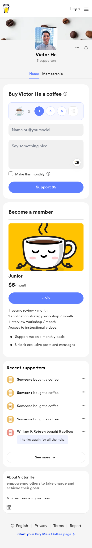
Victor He (46, 54)
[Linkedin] (9, 507)
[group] (46, 285)
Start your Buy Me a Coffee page (44, 534)
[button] (86, 9)
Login (75, 8)
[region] (46, 141)
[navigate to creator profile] (46, 38)
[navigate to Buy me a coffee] (6, 8)
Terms (58, 525)
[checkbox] (26, 174)
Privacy (41, 525)
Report (75, 525)
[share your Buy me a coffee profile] (86, 47)
